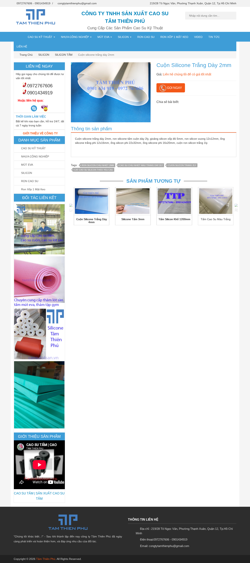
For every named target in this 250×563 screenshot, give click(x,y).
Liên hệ (22, 46)
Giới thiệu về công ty (40, 133)
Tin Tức (214, 36)
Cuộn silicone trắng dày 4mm (91, 221)
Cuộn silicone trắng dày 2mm (93, 138)
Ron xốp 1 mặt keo (174, 36)
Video (198, 36)
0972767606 (24, 3)
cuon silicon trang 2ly (182, 165)
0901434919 (42, 3)
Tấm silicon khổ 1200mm (174, 219)
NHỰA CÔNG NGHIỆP (75, 36)
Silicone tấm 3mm (132, 219)
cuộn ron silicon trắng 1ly (192, 142)
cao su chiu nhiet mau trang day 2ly (141, 165)
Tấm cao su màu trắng (216, 219)
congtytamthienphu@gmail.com (77, 3)
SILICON (123, 36)
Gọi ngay (174, 87)
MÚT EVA (103, 36)
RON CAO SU (145, 36)
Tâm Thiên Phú (45, 558)
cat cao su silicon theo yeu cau (93, 170)
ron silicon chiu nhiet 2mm (98, 165)
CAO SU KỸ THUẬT (40, 36)
